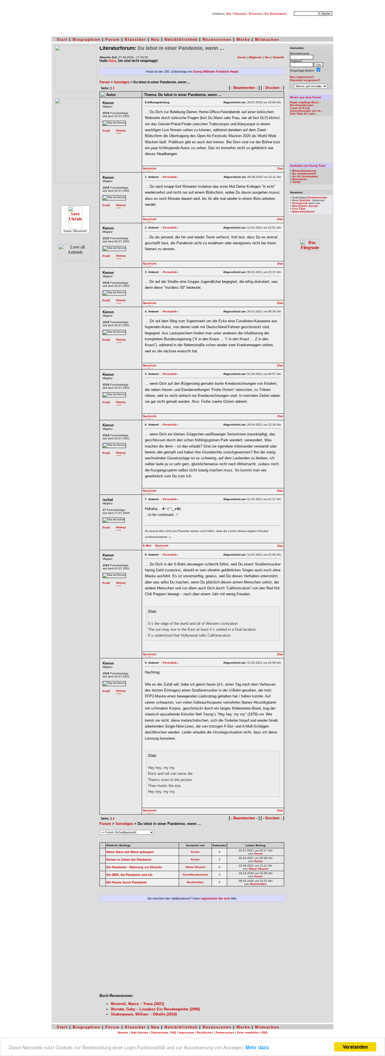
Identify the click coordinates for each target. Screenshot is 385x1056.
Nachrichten (195, 882)
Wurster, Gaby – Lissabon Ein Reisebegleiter (155, 1009)
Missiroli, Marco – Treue (137, 1004)
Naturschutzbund (303, 211)
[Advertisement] (192, 949)
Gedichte (305, 200)
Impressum (186, 1032)
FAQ (173, 1032)
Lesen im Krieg (299, 108)
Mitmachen (267, 39)
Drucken (272, 88)
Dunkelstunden (317, 197)
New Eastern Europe (305, 206)
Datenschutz (159, 1032)
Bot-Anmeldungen (301, 105)
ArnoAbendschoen (195, 874)
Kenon (195, 851)
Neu (228, 13)
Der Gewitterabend (304, 173)
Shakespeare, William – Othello (144, 1014)
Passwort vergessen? (305, 80)
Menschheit (299, 179)
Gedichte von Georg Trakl (307, 165)
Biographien (86, 39)
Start (62, 39)
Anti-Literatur (140, 1032)
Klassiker (135, 39)
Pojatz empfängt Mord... (305, 102)
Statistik (278, 57)
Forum (112, 39)
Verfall (296, 182)
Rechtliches (205, 1032)
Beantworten (244, 88)
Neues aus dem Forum (305, 97)
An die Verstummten (305, 176)
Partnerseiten (225, 1032)
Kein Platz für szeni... (304, 113)
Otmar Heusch (195, 867)
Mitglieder (255, 57)
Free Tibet (298, 208)
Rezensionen (217, 39)
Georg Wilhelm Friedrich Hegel (215, 71)
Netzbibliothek (181, 39)
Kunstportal (299, 203)
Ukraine (123, 1032)
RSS (264, 1032)
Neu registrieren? (302, 77)
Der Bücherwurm (275, 13)
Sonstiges (122, 82)
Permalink (170, 176)
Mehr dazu (257, 1047)
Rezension (255, 13)
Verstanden (355, 1046)
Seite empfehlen (248, 1032)
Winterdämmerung (304, 170)
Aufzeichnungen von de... (306, 110)
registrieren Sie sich (215, 898)
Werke (243, 39)
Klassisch (240, 13)
